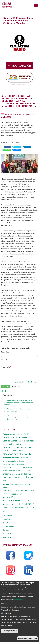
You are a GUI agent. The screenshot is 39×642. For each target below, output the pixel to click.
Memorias (6, 537)
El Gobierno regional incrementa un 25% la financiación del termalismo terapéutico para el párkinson (18, 402)
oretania (7, 474)
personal (28, 484)
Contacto (6, 530)
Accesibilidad (9, 434)
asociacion (15, 437)
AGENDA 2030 (8, 534)
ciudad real (7, 444)
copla (15, 451)
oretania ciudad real (21, 474)
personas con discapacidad (15, 490)
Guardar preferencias (9, 631)
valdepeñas (29, 507)
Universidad (19, 508)
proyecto (6, 504)
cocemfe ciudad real (11, 447)
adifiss (19, 434)
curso (21, 451)
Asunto (4, 359)
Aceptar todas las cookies (27, 638)
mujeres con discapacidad (11, 471)
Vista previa (16, 386)
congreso (28, 447)
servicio (14, 504)
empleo (24, 457)
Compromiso (7, 515)
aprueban (6, 437)
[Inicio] (7, 4)
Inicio (4, 512)
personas (6, 487)
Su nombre (5, 352)
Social (24, 504)
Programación (21, 65)
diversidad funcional (11, 458)
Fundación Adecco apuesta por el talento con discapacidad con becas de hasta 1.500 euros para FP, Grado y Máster (18, 418)
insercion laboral (8, 467)
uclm (12, 507)
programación (8, 497)
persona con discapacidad (13, 484)
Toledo (6, 507)
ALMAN (27, 434)
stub (31, 504)
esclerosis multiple (10, 461)
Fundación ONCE (8, 464)
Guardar (6, 386)
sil (19, 504)
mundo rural (26, 470)
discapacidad (10, 454)
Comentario (5, 367)
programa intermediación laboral (16, 500)
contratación (7, 451)
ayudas (24, 437)
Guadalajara (20, 464)
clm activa (17, 444)
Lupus (23, 467)
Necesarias (6, 604)
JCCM (17, 467)
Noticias (4, 391)
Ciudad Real (28, 440)
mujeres (29, 467)
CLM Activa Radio (9, 526)
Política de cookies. (18, 599)
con (22, 447)
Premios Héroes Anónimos (13, 494)
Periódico (6, 523)
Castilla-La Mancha (12, 440)
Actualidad (6, 519)
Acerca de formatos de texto (27, 382)
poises (32, 491)
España (21, 461)
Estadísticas (6, 613)
